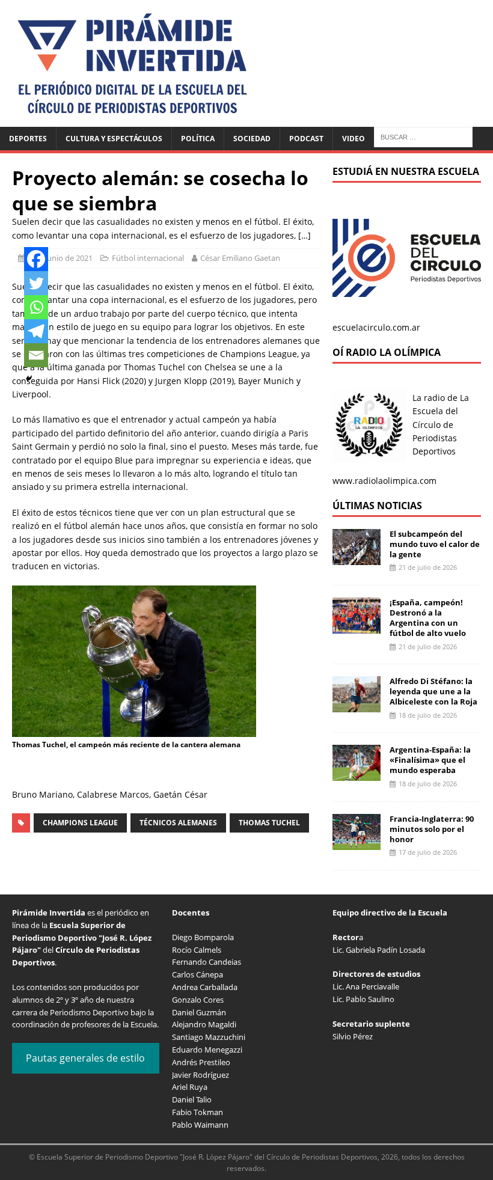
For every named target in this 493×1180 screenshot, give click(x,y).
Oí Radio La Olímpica (386, 352)
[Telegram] (36, 331)
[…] (304, 235)
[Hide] (29, 379)
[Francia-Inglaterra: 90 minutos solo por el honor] (356, 842)
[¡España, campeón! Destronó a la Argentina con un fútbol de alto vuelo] (356, 626)
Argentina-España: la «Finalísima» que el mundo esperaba (430, 759)
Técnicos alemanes (178, 823)
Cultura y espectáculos (114, 138)
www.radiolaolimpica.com (384, 480)
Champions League (80, 823)
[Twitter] (36, 283)
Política (198, 138)
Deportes (28, 138)
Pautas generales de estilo (85, 1058)
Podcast (306, 138)
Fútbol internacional (148, 257)
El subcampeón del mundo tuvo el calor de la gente (435, 544)
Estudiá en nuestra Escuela (405, 171)
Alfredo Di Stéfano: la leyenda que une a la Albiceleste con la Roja (433, 691)
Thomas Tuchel (269, 823)
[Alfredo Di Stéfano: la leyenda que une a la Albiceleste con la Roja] (356, 705)
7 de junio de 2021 (60, 257)
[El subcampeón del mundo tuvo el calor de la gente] (356, 557)
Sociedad (252, 138)
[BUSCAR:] (423, 136)
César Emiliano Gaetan (240, 257)
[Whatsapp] (36, 307)
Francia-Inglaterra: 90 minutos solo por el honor (432, 829)
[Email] (36, 355)
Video (353, 138)
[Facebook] (36, 259)
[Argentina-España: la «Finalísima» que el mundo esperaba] (356, 774)
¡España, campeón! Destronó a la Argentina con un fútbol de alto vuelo (428, 617)
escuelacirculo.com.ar (376, 327)
